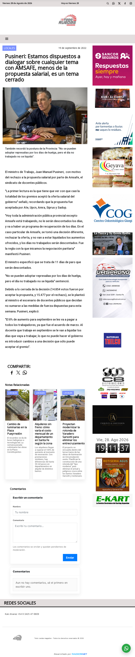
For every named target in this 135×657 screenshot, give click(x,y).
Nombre (17, 506)
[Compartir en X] (18, 373)
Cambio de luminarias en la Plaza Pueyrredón (17, 429)
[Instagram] (131, 3)
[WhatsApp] (113, 3)
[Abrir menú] (7, 39)
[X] (119, 3)
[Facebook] (125, 3)
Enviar (70, 557)
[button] (108, 3)
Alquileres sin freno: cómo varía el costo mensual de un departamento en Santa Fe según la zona (44, 434)
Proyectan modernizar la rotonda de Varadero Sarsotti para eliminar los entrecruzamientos (73, 434)
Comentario (18, 520)
